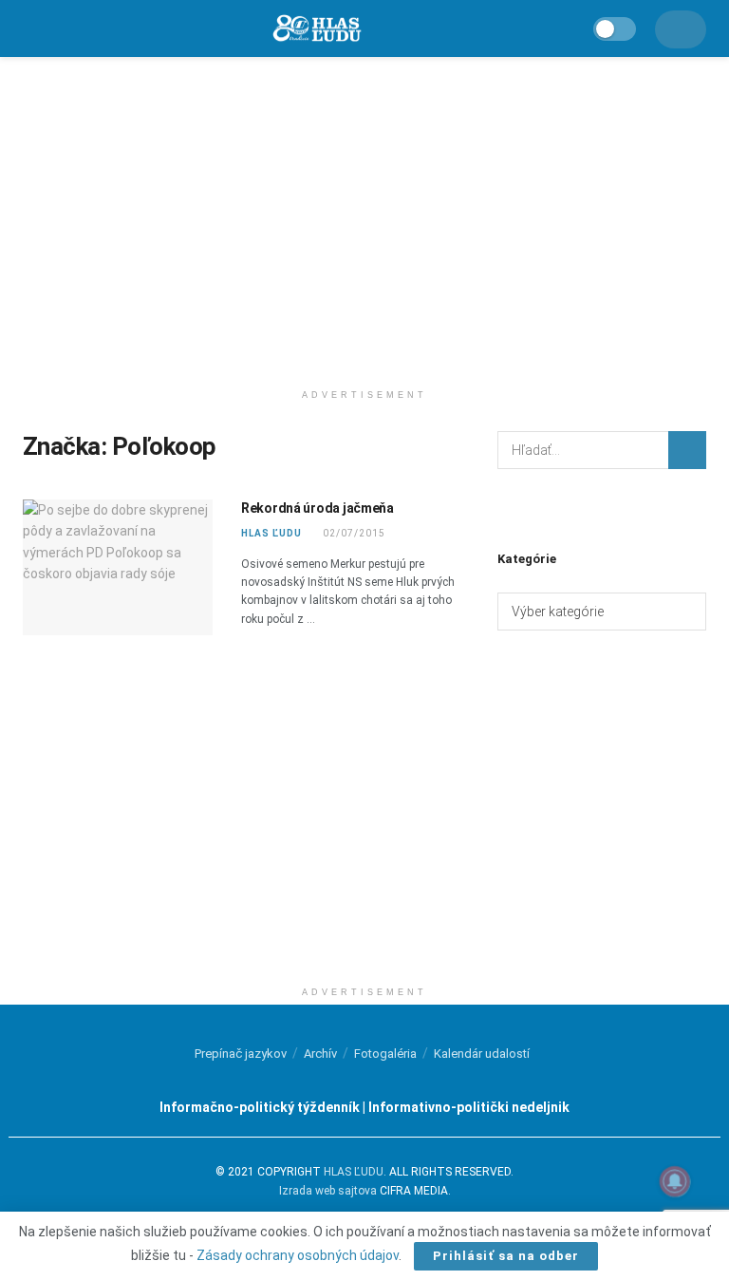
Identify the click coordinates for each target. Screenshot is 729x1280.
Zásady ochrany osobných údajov (297, 1255)
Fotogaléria (385, 1053)
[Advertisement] (364, 218)
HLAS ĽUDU (271, 533)
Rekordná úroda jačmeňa (317, 508)
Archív (320, 1053)
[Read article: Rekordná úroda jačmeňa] (118, 567)
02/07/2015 (352, 533)
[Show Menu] (31, 28)
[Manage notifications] (675, 1181)
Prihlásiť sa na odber (506, 1256)
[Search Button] (687, 450)
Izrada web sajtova (328, 1190)
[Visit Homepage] (316, 29)
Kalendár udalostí (482, 1053)
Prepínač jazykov (241, 1053)
